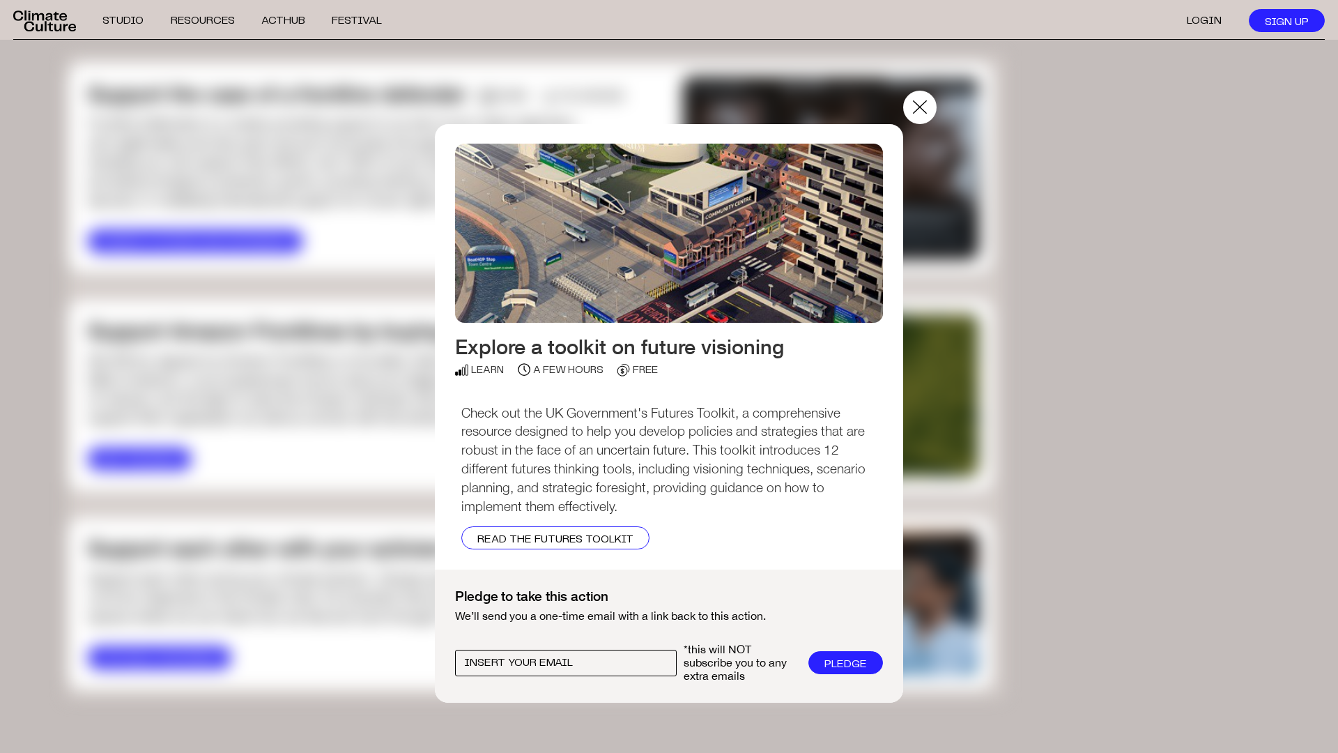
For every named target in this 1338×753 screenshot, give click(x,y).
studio (123, 20)
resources (203, 20)
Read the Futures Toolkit (555, 539)
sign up (1287, 22)
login (1204, 20)
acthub (283, 20)
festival (357, 20)
